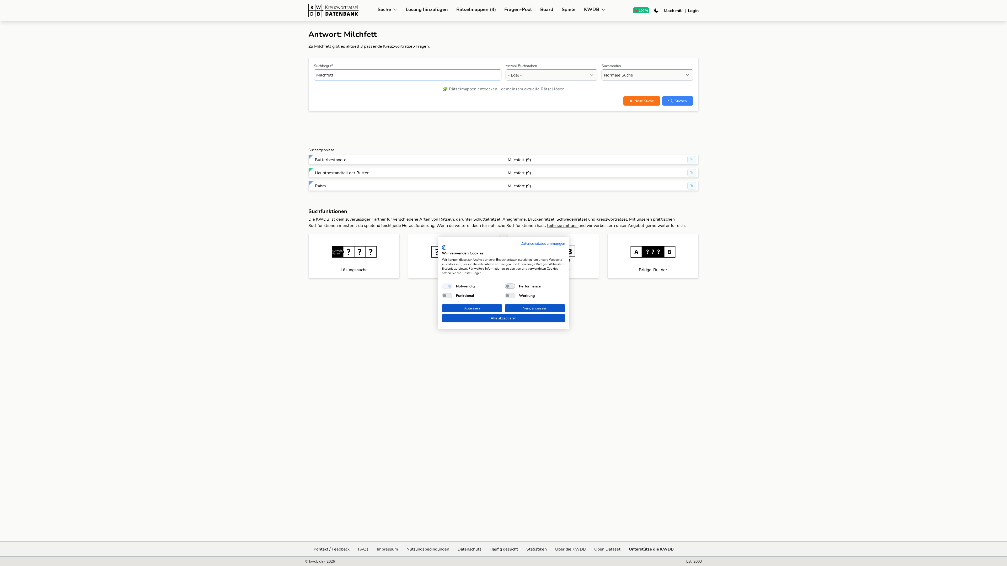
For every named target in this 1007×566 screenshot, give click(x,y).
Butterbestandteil (332, 159)
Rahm (320, 185)
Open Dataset (607, 549)
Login (693, 10)
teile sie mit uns (563, 225)
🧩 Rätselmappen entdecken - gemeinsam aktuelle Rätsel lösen (504, 88)
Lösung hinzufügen (427, 9)
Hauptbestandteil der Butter (342, 172)
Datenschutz (469, 549)
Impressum (387, 549)
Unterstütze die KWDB (651, 549)
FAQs (363, 549)
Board (546, 9)
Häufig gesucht (504, 549)
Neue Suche (644, 101)
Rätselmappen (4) (476, 9)
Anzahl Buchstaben (521, 65)
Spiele (569, 9)
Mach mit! (673, 10)
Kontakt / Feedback (332, 549)
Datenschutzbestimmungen (543, 243)
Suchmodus (611, 65)
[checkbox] (447, 286)
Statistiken (536, 549)
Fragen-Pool (518, 9)
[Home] (340, 10)
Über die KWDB (570, 549)
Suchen (681, 101)
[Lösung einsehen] (691, 159)
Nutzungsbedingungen (427, 549)
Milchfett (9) (519, 159)
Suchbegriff (323, 65)
